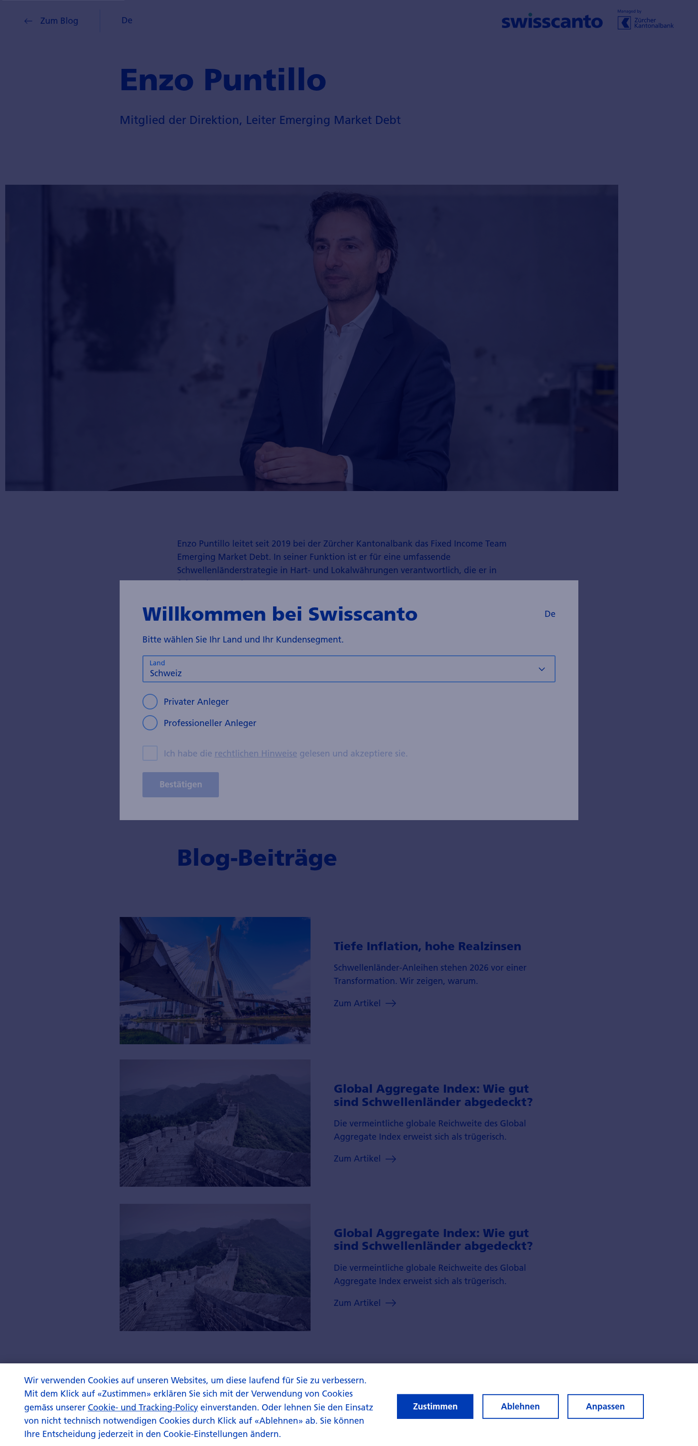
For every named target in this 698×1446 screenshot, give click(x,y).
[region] (349, 1404)
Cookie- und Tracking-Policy (143, 1407)
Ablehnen (520, 1406)
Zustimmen (435, 1406)
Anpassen (605, 1406)
